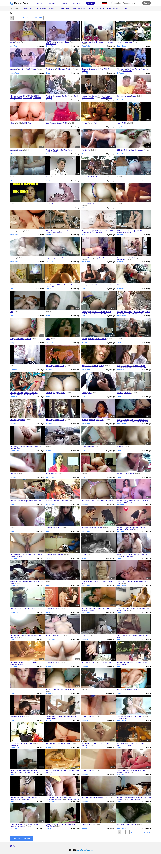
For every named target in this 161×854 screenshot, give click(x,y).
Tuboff (36, 9)
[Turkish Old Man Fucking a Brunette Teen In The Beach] (133, 300)
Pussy (19, 69)
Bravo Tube (50, 46)
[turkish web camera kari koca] (62, 300)
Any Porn (13, 46)
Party (98, 743)
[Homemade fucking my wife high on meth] (27, 786)
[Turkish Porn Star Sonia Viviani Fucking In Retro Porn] (27, 570)
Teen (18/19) (128, 312)
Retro (100, 527)
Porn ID (84, 235)
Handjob (131, 150)
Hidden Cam (32, 608)
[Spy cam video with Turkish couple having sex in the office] (27, 597)
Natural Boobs (54, 231)
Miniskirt (124, 664)
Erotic (48, 177)
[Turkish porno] (62, 435)
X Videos (120, 73)
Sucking (101, 366)
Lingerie (69, 231)
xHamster (13, 154)
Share (30, 743)
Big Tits (87, 150)
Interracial (85, 824)
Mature (52, 42)
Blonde (26, 393)
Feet (54, 232)
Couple (133, 96)
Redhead (49, 152)
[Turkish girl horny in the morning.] (133, 435)
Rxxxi (89, 9)
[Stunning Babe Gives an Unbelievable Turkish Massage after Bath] (27, 651)
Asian (12, 42)
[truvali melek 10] (98, 786)
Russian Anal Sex (100, 313)
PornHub (49, 289)
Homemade (100, 42)
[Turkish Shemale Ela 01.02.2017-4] (98, 759)
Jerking (52, 258)
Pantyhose (71, 824)
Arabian (17, 42)
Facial (70, 150)
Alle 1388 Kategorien (21, 838)
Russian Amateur (87, 313)
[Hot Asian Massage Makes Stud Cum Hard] (133, 732)
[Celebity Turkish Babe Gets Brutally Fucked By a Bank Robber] (62, 327)
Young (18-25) (134, 231)
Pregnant (143, 554)
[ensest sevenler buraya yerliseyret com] (27, 165)
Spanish (91, 610)
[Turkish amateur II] (133, 813)
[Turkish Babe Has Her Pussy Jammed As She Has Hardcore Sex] (62, 489)
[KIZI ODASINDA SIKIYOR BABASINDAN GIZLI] (27, 624)
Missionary (59, 42)
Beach (110, 69)
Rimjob (26, 500)
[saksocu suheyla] (27, 246)
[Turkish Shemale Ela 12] (98, 705)
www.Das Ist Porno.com (85, 850)
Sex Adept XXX (53, 9)
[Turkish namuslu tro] (133, 165)
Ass (89, 42)
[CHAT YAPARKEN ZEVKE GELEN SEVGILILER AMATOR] (27, 489)
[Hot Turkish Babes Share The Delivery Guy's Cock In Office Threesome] (27, 732)
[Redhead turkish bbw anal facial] (62, 138)
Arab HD (104, 500)
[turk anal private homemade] (62, 786)
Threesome (121, 69)
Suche (146, 3)
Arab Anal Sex (128, 556)
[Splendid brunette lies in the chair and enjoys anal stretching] (62, 705)
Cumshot (130, 581)
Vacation (85, 71)
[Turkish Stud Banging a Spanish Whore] (98, 597)
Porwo (102, 9)
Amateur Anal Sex (98, 312)
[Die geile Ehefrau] (27, 273)
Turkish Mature (51, 44)
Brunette (92, 69)
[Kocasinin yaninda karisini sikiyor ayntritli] (27, 705)
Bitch (119, 285)
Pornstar (19, 581)
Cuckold (28, 339)
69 (94, 204)
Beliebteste (76, 3)
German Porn (27, 9)
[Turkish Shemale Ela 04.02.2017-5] (62, 597)
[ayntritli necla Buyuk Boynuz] (98, 489)
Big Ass (37, 797)
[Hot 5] (98, 327)
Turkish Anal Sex (106, 98)
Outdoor (95, 366)
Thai (11, 312)
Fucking (84, 123)
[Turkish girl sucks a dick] (133, 408)
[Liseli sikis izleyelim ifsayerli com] (27, 678)
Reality (28, 69)
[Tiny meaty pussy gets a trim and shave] (133, 489)
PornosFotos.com (79, 9)
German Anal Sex (88, 98)
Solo (93, 42)
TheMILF (68, 9)
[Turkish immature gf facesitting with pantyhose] (62, 813)
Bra (100, 581)
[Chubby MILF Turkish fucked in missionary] (62, 31)
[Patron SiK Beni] (27, 192)
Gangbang (134, 527)
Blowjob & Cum (51, 718)
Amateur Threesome (28, 394)
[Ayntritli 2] (133, 678)
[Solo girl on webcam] (62, 111)
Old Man (140, 313)
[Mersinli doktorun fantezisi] (98, 678)
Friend (132, 69)
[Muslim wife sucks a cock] (27, 84)
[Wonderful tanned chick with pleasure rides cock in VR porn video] (98, 219)
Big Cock (124, 150)
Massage (49, 772)
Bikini (90, 204)
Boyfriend (128, 232)
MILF (47, 42)
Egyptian (111, 500)
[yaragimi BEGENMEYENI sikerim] (98, 138)
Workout (84, 583)
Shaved (13, 448)
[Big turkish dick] (98, 651)
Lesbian (48, 204)
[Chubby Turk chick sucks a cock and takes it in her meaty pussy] (27, 57)
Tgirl (95, 123)
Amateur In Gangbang (125, 529)
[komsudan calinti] (62, 543)
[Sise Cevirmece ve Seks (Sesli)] (133, 381)
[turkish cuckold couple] (27, 327)
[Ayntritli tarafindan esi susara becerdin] (98, 300)
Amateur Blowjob (16, 98)
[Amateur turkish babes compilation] (98, 31)
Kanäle (64, 3)
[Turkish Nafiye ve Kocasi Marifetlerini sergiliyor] (98, 435)
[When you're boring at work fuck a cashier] (133, 31)
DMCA (12, 846)
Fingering (120, 232)
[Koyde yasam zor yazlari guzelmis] (98, 165)
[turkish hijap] (27, 354)
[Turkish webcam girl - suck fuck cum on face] (133, 462)
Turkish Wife (127, 71)
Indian (110, 581)
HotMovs (120, 369)
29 (36, 17)
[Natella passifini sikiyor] (133, 192)
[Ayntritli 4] (27, 300)
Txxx (48, 73)
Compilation (109, 42)
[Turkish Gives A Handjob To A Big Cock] (133, 138)
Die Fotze (123, 9)
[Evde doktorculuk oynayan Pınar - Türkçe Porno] (27, 759)
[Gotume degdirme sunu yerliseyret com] (27, 516)
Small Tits (59, 743)
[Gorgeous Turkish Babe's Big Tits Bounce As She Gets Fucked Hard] (133, 705)
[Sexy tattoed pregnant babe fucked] (133, 543)
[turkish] (98, 543)
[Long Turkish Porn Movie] (62, 84)
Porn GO (85, 73)
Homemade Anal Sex (53, 799)
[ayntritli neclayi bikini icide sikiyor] (98, 192)
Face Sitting (50, 826)
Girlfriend (57, 824)
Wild (105, 69)
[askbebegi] (62, 354)
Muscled (64, 258)
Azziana (108, 9)
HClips (12, 343)
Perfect (59, 232)
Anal (97, 69)
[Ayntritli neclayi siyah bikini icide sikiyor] (62, 381)
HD (83, 500)
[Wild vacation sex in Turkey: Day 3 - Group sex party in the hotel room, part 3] (98, 732)
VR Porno (90, 3)
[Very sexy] (133, 246)
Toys (101, 69)
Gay (47, 258)
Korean (134, 258)
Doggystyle (98, 258)
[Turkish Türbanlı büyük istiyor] (98, 381)
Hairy (130, 502)
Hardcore (85, 69)
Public (90, 177)
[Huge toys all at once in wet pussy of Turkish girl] (27, 435)
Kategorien (52, 3)
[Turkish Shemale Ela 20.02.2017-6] (62, 651)
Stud (108, 608)
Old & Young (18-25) (129, 313)
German (94, 96)
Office (25, 608)
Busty (102, 420)
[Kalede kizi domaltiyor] (27, 408)
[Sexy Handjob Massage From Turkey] (62, 273)
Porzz (62, 9)
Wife (127, 69)
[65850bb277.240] (62, 408)
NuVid (48, 154)
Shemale (20, 150)
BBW (55, 152)
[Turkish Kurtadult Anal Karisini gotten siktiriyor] (27, 543)
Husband (91, 447)
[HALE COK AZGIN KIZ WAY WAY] (133, 597)
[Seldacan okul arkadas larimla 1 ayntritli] (98, 813)
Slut (56, 473)
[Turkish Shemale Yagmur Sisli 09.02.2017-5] (133, 516)
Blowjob (13, 96)
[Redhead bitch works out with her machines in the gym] (62, 219)
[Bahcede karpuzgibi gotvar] (62, 516)
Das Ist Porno (21, 3)
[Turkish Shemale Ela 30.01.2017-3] (27, 219)
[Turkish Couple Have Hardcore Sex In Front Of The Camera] (133, 84)
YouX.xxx (49, 235)
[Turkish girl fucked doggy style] (98, 246)
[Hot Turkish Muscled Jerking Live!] (62, 246)
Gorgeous (138, 716)
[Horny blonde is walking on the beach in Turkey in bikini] (133, 651)
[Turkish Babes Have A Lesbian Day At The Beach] (62, 192)
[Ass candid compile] (62, 57)
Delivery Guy (14, 745)
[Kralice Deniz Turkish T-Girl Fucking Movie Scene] (98, 111)
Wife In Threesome (142, 69)
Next (40, 17)
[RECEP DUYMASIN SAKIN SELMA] (133, 786)
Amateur (84, 42)
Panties (40, 581)
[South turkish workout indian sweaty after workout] (98, 570)
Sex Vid (120, 235)
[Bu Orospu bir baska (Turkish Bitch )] (133, 273)
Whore (103, 608)
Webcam (53, 123)
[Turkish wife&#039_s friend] (133, 57)
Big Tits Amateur (139, 608)
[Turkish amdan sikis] (27, 462)
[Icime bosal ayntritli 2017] (98, 462)
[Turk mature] (27, 111)
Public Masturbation (100, 177)
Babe (61, 150)
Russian (128, 258)
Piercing (13, 394)
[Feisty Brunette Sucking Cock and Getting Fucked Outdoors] (98, 354)
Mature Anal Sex (139, 366)
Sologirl (59, 123)
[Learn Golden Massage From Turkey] (62, 759)
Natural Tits (37, 447)
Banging (84, 610)
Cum (125, 473)
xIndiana (116, 9)
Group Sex (127, 393)
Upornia (85, 154)
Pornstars (43, 9)
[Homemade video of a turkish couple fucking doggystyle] (27, 813)
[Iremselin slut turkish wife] (133, 624)
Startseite (39, 3)
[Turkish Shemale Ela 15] (27, 138)
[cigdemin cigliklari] (62, 678)
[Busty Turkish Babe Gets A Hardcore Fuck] (98, 408)
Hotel (107, 743)
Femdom (64, 824)
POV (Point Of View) (34, 96)
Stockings (49, 824)
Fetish (142, 500)
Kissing (62, 366)
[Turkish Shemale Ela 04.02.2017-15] (62, 732)
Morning (120, 447)
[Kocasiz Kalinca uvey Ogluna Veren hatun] (133, 354)
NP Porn (95, 9)
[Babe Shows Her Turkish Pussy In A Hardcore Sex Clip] (98, 516)
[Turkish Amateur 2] (98, 624)
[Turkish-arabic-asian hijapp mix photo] (27, 31)
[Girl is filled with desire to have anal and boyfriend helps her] (133, 219)
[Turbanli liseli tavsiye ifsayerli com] (62, 570)
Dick (23, 69)
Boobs (57, 366)
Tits (83, 150)
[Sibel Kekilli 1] (98, 84)
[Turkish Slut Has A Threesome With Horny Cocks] (62, 462)
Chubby (67, 42)
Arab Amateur (67, 69)
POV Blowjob (27, 98)
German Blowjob (104, 96)
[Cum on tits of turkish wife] (133, 570)
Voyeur (55, 554)
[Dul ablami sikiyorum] (133, 327)
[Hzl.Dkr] (62, 165)
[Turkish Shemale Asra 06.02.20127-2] (133, 759)
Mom (54, 286)
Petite (77, 770)
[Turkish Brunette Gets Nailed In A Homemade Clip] (62, 624)
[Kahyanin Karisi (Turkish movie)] (98, 273)
